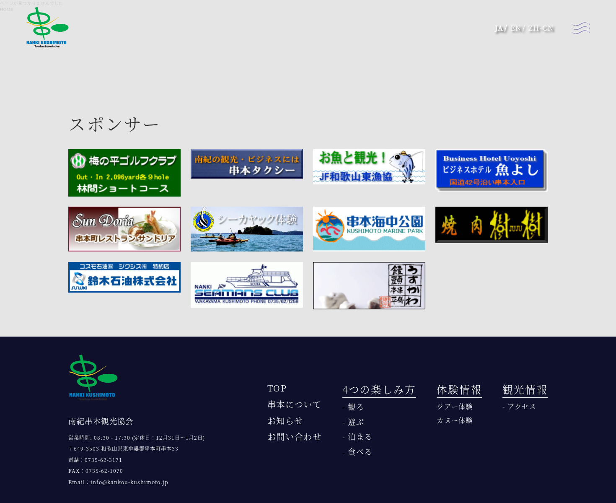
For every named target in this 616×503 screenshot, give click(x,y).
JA (499, 27)
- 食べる (357, 451)
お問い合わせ (294, 436)
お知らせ (285, 421)
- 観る (353, 406)
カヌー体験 (455, 420)
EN (516, 27)
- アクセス (519, 406)
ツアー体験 (455, 406)
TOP (277, 388)
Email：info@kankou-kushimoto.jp (118, 482)
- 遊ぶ (353, 421)
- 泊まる (357, 436)
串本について (294, 404)
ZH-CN (541, 27)
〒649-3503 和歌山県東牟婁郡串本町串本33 (123, 448)
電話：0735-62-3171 (95, 460)
